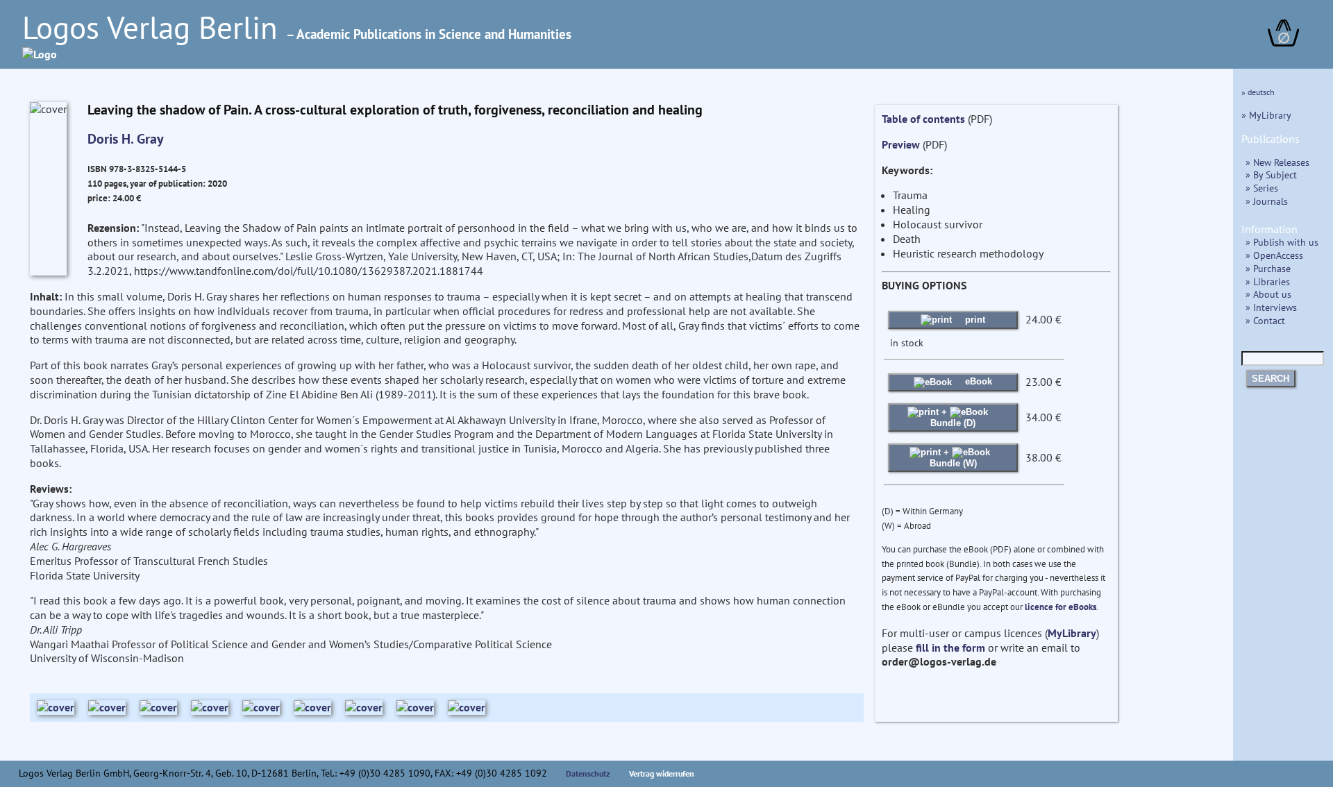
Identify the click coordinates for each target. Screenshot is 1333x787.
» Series (1262, 187)
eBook (977, 381)
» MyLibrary (1266, 114)
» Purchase (1268, 268)
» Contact (1265, 320)
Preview (901, 144)
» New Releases (1277, 162)
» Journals (1267, 201)
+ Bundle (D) (952, 417)
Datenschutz (588, 773)
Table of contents (923, 119)
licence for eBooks (1060, 607)
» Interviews (1271, 307)
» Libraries (1268, 281)
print (973, 319)
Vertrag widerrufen (661, 773)
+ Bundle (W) (953, 457)
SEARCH (1270, 378)
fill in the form (950, 647)
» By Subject (1271, 174)
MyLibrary (1072, 633)
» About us (1268, 294)
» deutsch (1258, 92)
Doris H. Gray (125, 139)
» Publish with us (1282, 241)
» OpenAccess (1274, 255)
